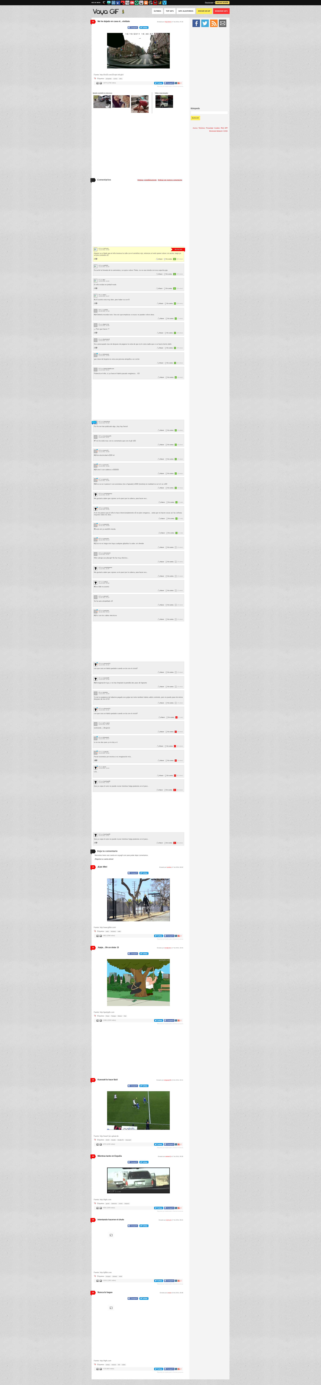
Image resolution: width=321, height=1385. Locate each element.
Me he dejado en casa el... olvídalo (114, 21)
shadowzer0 (106, 339)
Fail (125, 1016)
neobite (169, 867)
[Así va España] (123, 3)
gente (107, 1203)
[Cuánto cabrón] (127, 3)
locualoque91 (107, 436)
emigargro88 (167, 1080)
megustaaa (168, 21)
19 (93, 1080)
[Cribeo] (137, 3)
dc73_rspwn (106, 723)
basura (114, 1364)
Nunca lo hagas (105, 1292)
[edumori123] (95, 664)
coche (115, 78)
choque (108, 1276)
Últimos (157, 11)
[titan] (95, 280)
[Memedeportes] (113, 3)
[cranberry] (95, 509)
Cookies (217, 128)
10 (95, 760)
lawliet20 (105, 751)
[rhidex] (95, 295)
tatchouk (105, 248)
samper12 (168, 1156)
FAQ (222, 128)
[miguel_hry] (95, 325)
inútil (120, 1276)
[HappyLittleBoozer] (95, 369)
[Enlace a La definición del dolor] (102, 102)
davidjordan (167, 947)
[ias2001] (95, 310)
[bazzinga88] (95, 782)
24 (93, 1292)
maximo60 (106, 678)
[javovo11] (95, 451)
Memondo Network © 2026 (218, 131)
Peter (107, 1016)
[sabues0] (95, 597)
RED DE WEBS (96, 2)
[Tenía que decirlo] (155, 3)
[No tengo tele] (151, 3)
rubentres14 (106, 553)
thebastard (106, 354)
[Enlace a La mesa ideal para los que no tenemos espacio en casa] (139, 104)
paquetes (106, 524)
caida (123, 1364)
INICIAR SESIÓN (222, 3)
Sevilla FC (121, 1140)
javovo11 (106, 450)
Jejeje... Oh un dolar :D (108, 947)
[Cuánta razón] (109, 3)
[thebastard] (95, 355)
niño (120, 78)
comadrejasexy (107, 493)
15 (93, 948)
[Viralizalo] (165, 3)
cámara (115, 1276)
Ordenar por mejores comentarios (170, 180)
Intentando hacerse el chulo (111, 1220)
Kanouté (128, 1140)
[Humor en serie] (141, 3)
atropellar (108, 78)
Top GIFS (170, 11)
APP (226, 128)
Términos (201, 128)
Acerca (195, 128)
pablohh (105, 265)
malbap (105, 581)
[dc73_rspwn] (95, 724)
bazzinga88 (106, 781)
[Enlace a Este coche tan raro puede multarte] (164, 102)
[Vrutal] (132, 3)
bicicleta (113, 931)
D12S (107, 1140)
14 (93, 867)
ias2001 (105, 309)
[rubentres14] (95, 554)
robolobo (105, 692)
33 (93, 22)
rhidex (104, 294)
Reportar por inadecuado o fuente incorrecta (170, 86)
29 (93, 1220)
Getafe (113, 1140)
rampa (108, 1364)
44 (93, 1156)
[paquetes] (95, 525)
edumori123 (106, 663)
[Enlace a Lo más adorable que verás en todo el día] (121, 101)
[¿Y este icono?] (97, 354)
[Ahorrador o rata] (160, 3)
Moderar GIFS (221, 11)
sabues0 (105, 596)
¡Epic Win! (102, 867)
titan (104, 279)
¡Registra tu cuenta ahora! (104, 859)
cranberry (106, 508)
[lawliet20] (95, 752)
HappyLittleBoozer (108, 368)
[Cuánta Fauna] (146, 3)
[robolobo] (95, 693)
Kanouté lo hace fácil (107, 1080)
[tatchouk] (95, 249)
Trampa (113, 1016)
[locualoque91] (95, 437)
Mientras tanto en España (110, 1156)
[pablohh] (95, 266)
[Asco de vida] (104, 3)
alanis (104, 766)
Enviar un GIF (204, 11)
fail (119, 1364)
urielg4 (169, 1292)
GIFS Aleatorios (185, 11)
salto (107, 931)
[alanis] (95, 767)
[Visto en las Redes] (118, 3)
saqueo (127, 1203)
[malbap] (95, 582)
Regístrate (209, 3)
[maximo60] (95, 679)
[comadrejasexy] (95, 494)
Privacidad (209, 128)
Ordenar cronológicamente (147, 180)
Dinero (120, 1016)
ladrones (114, 1203)
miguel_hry (106, 324)
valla (119, 931)
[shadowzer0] (95, 340)
